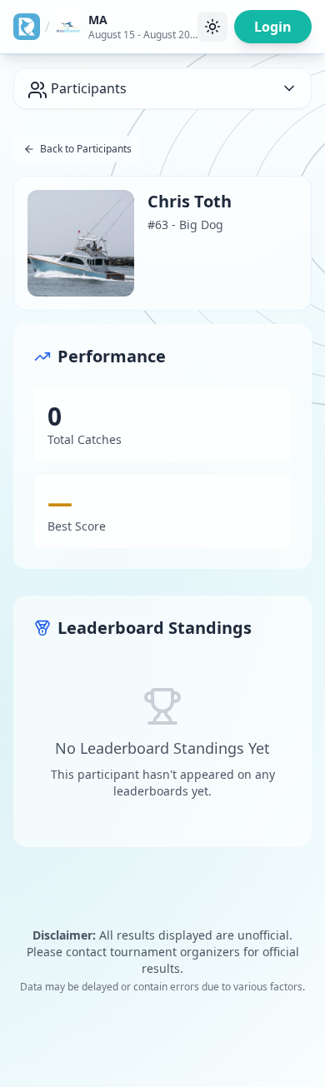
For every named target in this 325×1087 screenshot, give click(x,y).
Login (273, 26)
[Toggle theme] (213, 27)
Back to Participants (86, 149)
